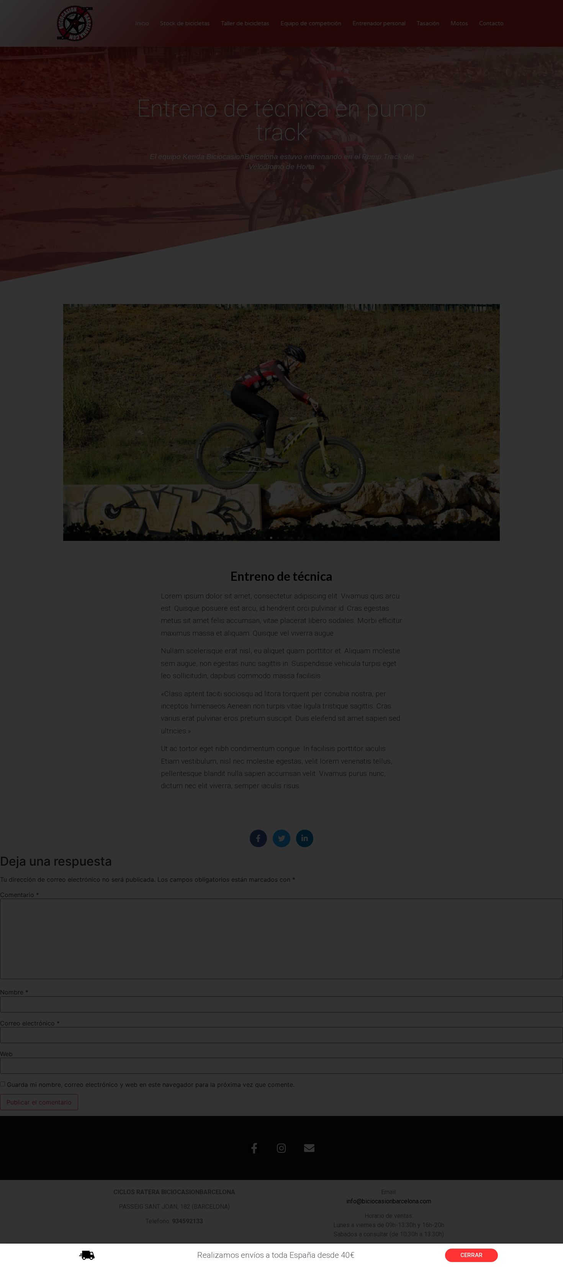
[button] (471, 1255)
